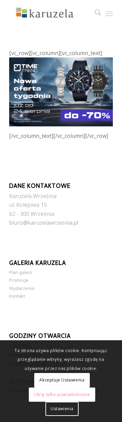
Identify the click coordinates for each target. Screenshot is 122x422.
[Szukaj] (94, 13)
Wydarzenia (21, 288)
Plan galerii (20, 272)
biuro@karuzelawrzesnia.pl (43, 222)
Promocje (18, 280)
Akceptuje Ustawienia (61, 380)
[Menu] (109, 13)
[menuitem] (94, 13)
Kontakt (17, 296)
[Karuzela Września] (50, 13)
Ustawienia (62, 409)
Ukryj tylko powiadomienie (62, 394)
